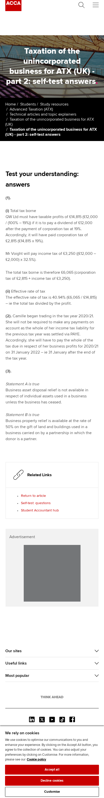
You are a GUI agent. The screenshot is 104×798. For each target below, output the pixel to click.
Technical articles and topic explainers (43, 114)
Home (10, 104)
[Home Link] (52, 697)
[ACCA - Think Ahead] (13, 9)
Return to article (33, 496)
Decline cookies (52, 781)
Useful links (16, 663)
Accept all (52, 770)
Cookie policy (36, 759)
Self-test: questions (36, 503)
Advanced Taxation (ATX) (31, 109)
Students (28, 104)
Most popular (17, 675)
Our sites (13, 650)
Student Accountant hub (40, 510)
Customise (52, 792)
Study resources (54, 104)
